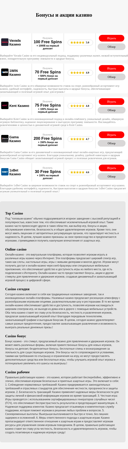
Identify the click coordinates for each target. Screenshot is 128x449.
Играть (111, 38)
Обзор (112, 46)
